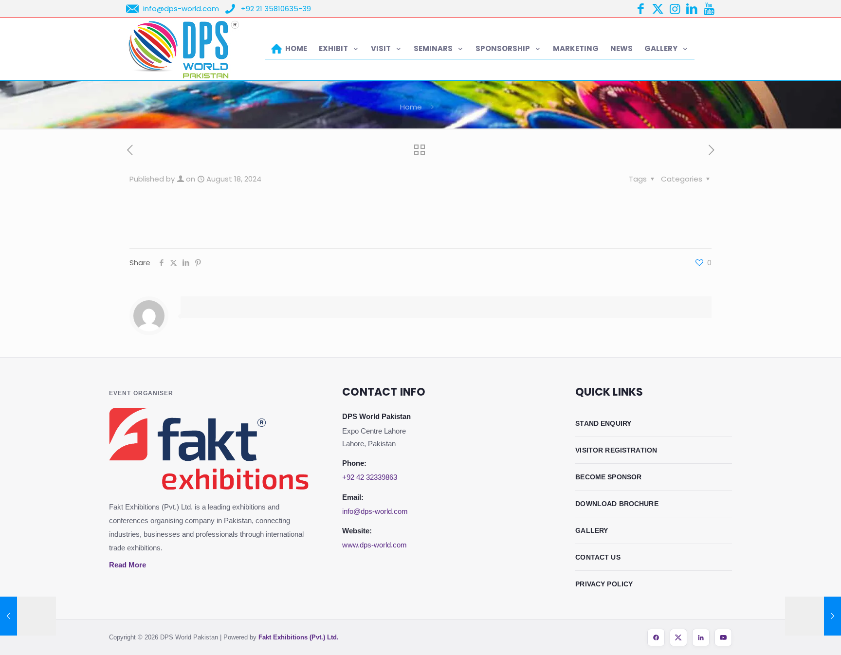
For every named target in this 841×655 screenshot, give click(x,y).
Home (411, 107)
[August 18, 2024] (28, 616)
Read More (127, 565)
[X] (678, 637)
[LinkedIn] (701, 637)
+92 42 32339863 (369, 477)
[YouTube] (723, 637)
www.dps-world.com (374, 545)
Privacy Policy (604, 584)
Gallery (591, 530)
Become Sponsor (608, 477)
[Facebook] (656, 637)
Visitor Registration (616, 450)
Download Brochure (616, 504)
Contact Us (598, 557)
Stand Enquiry (603, 423)
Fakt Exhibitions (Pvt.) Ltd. (298, 637)
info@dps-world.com (375, 511)
